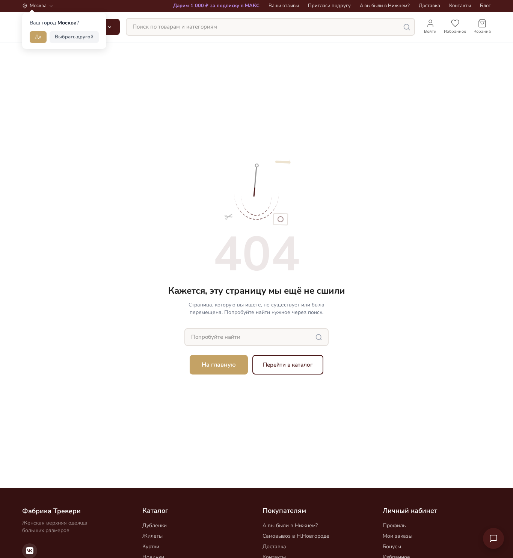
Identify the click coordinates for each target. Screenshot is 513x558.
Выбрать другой (74, 36)
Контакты (460, 5)
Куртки (150, 546)
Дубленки (154, 525)
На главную (219, 365)
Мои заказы (397, 536)
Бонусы (392, 546)
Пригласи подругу (329, 5)
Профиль (394, 525)
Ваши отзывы (284, 5)
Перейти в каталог (288, 364)
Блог (485, 5)
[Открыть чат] (493, 538)
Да (38, 36)
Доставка (429, 5)
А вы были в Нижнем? (385, 5)
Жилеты (152, 536)
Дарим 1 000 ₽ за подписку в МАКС (216, 5)
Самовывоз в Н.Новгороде (296, 536)
